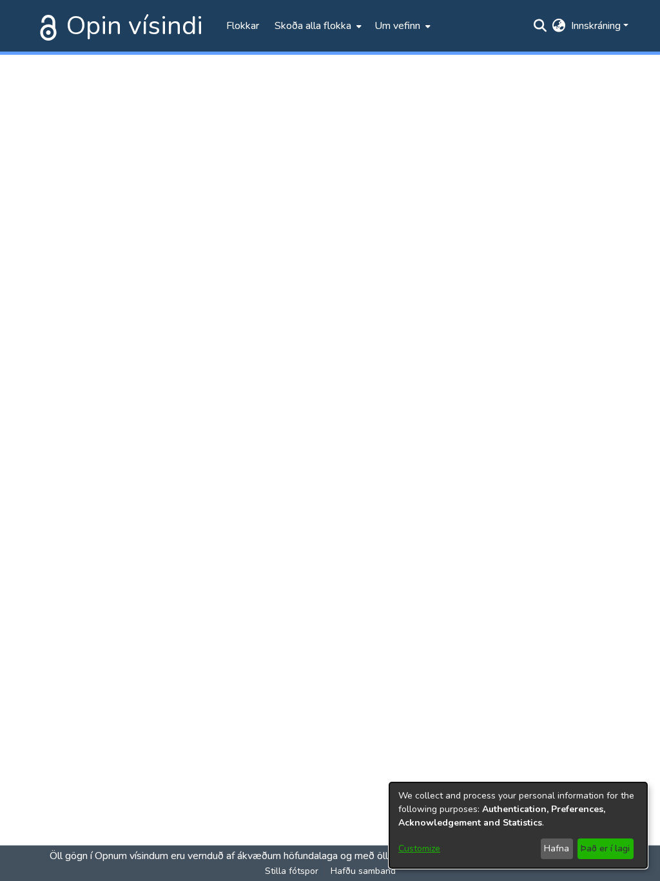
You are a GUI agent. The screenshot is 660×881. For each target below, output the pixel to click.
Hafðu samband (363, 871)
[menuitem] (317, 26)
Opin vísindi (134, 25)
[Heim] (45, 25)
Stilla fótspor (291, 871)
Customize (419, 848)
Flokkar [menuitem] (242, 26)
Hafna (556, 848)
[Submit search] (540, 26)
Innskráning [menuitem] (596, 26)
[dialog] (518, 825)
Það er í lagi (605, 848)
